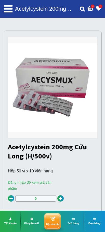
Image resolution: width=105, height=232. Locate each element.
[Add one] (60, 198)
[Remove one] (11, 198)
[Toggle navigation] (8, 9)
